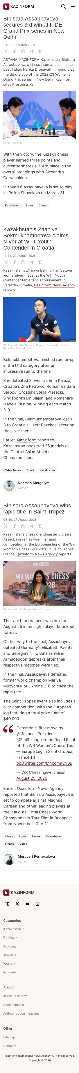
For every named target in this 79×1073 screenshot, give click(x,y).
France (9, 843)
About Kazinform (15, 996)
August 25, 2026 (31, 778)
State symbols (13, 1005)
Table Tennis (13, 470)
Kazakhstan (12, 205)
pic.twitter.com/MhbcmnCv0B (44, 763)
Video (23, 843)
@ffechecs (26, 733)
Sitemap (9, 1037)
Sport (29, 205)
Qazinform (27, 440)
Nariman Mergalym (33, 483)
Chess (43, 205)
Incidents (9, 972)
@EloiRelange (29, 739)
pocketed (35, 446)
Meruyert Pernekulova (36, 856)
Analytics (9, 955)
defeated (11, 647)
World (7, 963)
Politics (9, 937)
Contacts (9, 1046)
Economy (9, 946)
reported (11, 794)
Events (36, 836)
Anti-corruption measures (21, 1013)
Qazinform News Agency (54, 285)
